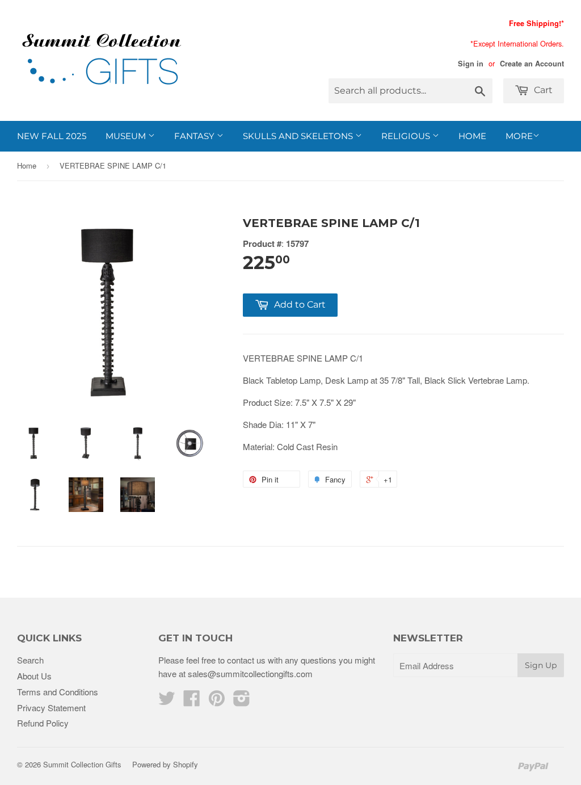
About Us (34, 676)
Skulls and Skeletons (299, 136)
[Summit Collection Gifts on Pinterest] (216, 701)
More (519, 136)
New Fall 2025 (51, 136)
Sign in (470, 63)
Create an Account (532, 63)
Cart (542, 90)
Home (472, 136)
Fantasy (195, 136)
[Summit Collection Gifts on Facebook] (191, 701)
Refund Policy (43, 723)
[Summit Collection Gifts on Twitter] (166, 701)
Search (30, 660)
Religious (406, 136)
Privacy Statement (51, 707)
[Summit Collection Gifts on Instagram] (241, 701)
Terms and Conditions (57, 692)
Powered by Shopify (165, 764)
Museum (127, 136)
